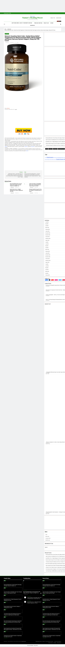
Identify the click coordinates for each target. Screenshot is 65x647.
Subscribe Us (32, 25)
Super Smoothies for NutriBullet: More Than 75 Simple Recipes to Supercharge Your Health (35, 184)
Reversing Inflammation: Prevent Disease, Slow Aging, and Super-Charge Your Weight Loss (16, 184)
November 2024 (48, 256)
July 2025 (47, 242)
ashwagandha (55, 157)
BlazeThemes (24, 641)
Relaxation (46, 159)
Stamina (52, 159)
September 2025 (48, 238)
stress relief (55, 159)
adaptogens (7, 42)
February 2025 (48, 251)
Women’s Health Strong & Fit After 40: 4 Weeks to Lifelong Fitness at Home (35, 190)
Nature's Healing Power (32, 18)
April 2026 (47, 225)
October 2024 (47, 258)
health (6, 146)
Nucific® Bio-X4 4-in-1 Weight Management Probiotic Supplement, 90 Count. (16, 190)
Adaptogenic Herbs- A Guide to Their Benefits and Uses (44, 641)
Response (48, 159)
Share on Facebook (6, 168)
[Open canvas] (4, 24)
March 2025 (47, 249)
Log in (46, 534)
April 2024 (47, 269)
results (27, 150)
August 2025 (47, 240)
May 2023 (47, 273)
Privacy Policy (50, 642)
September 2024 (48, 260)
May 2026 (47, 223)
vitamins (25, 146)
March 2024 (47, 271)
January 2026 (47, 231)
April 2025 (47, 247)
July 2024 (47, 264)
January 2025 (47, 253)
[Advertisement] (32, 6)
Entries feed (47, 536)
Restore (50, 159)
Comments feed (48, 538)
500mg (45, 157)
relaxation (33, 146)
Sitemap (55, 642)
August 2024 (47, 262)
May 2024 (47, 267)
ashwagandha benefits (60, 157)
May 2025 (47, 245)
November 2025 (48, 234)
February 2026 (48, 229)
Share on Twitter (8, 168)
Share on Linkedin (10, 168)
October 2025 (47, 236)
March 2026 (47, 227)
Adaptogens (50, 157)
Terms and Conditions (57, 641)
